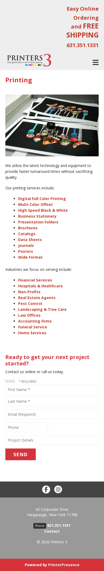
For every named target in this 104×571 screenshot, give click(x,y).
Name (11, 381)
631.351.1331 (59, 525)
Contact (52, 531)
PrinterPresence (63, 564)
